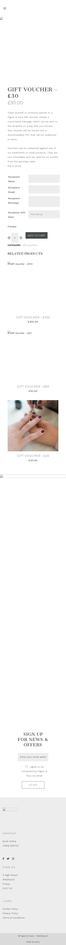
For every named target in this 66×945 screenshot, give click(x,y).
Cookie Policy (10, 908)
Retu (37, 942)
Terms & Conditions (14, 917)
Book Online (9, 841)
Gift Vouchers (29, 245)
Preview (12, 226)
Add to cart (36, 235)
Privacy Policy (10, 913)
